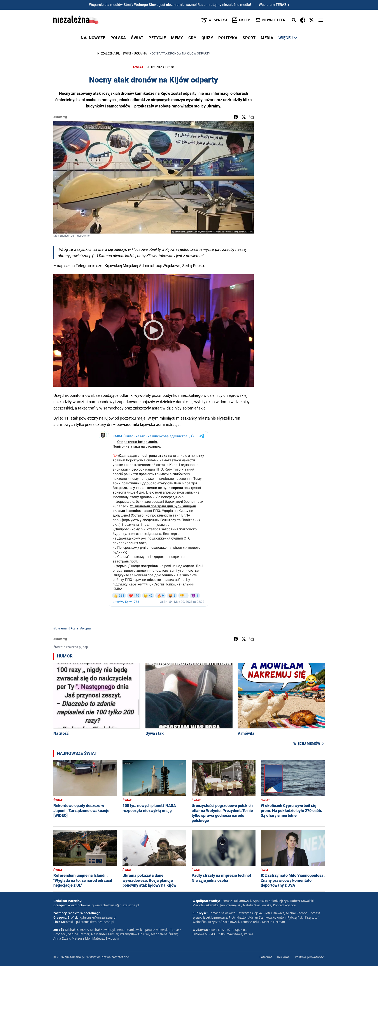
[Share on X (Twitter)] (244, 117)
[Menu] (321, 20)
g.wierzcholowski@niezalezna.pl (115, 905)
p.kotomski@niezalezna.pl (95, 922)
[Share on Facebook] (236, 117)
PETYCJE (157, 37)
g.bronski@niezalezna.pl (98, 917)
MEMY (177, 37)
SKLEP (244, 20)
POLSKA (118, 37)
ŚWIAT (137, 37)
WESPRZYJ (217, 20)
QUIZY (207, 37)
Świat (126, 53)
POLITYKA (227, 37)
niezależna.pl (108, 53)
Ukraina (140, 53)
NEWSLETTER (273, 20)
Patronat (265, 957)
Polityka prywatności (310, 957)
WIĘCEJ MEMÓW (306, 744)
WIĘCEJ (285, 37)
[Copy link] (251, 117)
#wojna (85, 628)
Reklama (283, 957)
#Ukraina (60, 628)
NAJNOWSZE (93, 37)
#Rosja (73, 628)
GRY (192, 37)
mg (65, 117)
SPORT (249, 37)
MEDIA (267, 37)
